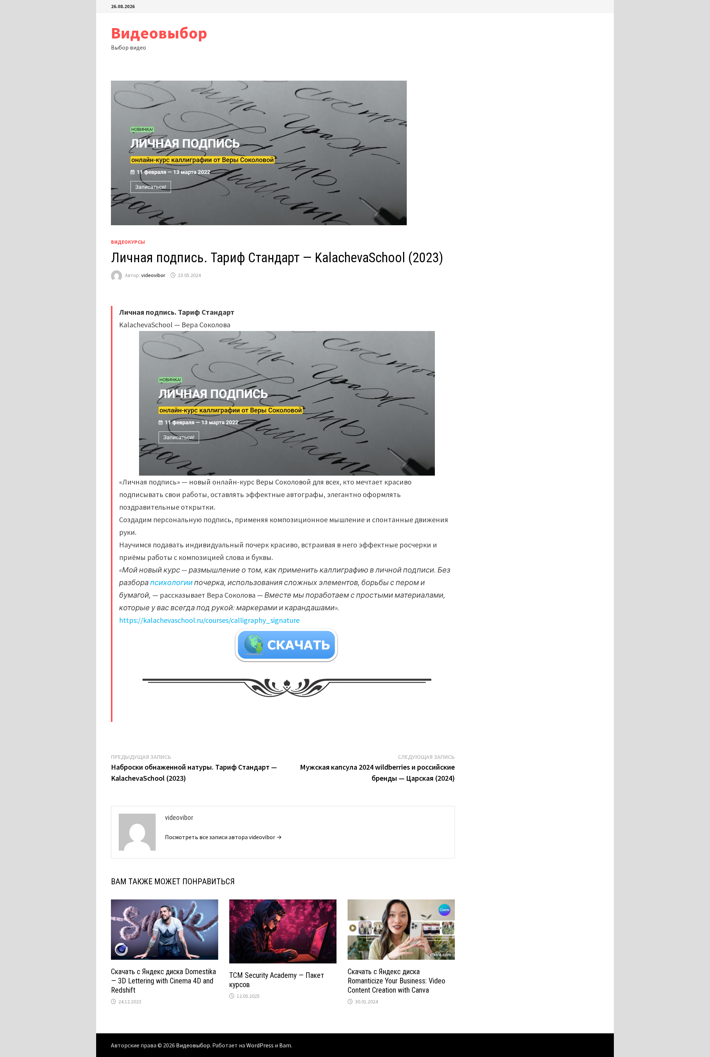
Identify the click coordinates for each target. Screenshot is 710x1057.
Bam (285, 1045)
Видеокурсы (128, 242)
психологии (171, 582)
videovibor (153, 275)
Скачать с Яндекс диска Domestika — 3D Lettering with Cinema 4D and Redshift (163, 980)
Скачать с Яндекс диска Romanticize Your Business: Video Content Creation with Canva (396, 980)
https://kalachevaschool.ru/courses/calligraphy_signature (209, 620)
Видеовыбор (159, 33)
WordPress (260, 1045)
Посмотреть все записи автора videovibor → (223, 837)
